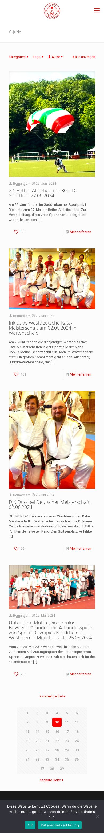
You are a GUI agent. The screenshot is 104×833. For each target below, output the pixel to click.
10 (57, 722)
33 (47, 759)
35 (67, 759)
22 (57, 741)
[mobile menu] (96, 10)
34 (57, 759)
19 (27, 741)
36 (77, 759)
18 (77, 732)
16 (57, 732)
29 (67, 750)
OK (30, 825)
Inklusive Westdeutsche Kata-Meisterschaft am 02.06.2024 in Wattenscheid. (43, 328)
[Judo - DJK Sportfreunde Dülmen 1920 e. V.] (52, 11)
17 (67, 732)
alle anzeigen (85, 57)
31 (27, 759)
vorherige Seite (53, 696)
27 (47, 750)
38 (52, 769)
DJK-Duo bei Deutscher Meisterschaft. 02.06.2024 (50, 504)
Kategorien (17, 57)
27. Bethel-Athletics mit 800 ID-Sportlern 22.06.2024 (43, 193)
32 (37, 759)
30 (77, 750)
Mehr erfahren (80, 232)
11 (67, 722)
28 (57, 750)
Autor (56, 57)
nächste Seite (50, 780)
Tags (37, 57)
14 (37, 732)
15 (47, 732)
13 (27, 732)
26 (37, 750)
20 (37, 741)
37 (42, 769)
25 (27, 750)
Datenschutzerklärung (60, 825)
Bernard (19, 183)
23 (67, 741)
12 (77, 722)
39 (62, 769)
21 (47, 741)
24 (77, 741)
